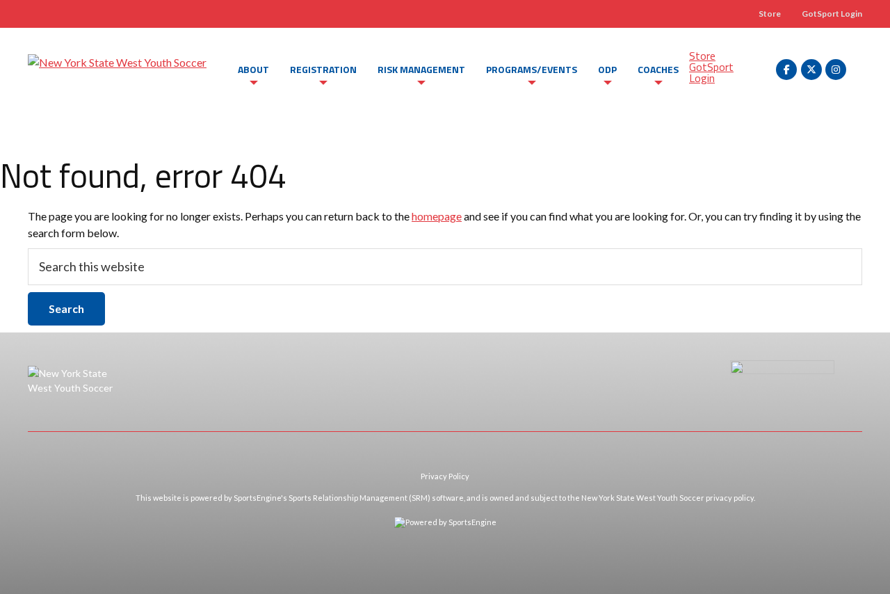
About (253, 69)
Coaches (658, 69)
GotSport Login (832, 13)
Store (770, 13)
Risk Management (421, 69)
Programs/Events (531, 69)
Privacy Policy (445, 476)
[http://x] (811, 69)
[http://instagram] (835, 69)
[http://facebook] (786, 69)
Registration (323, 69)
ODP (607, 69)
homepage (437, 216)
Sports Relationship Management (348, 497)
